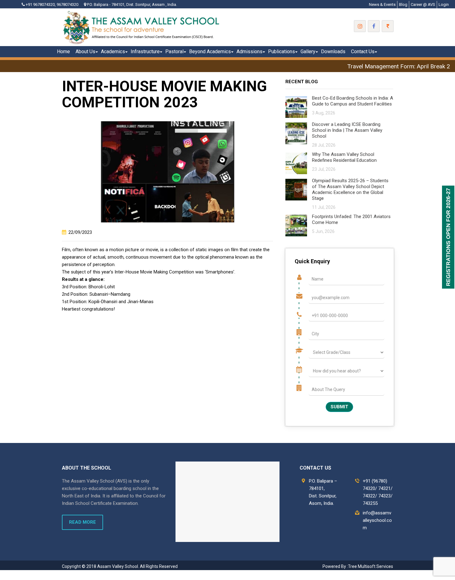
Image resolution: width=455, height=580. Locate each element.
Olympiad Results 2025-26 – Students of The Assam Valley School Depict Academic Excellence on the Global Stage (350, 189)
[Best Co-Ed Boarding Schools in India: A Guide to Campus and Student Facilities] (296, 106)
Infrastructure (145, 51)
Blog (403, 4)
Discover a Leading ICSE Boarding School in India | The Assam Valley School (347, 130)
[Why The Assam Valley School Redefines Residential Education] (296, 163)
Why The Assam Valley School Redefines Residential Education (344, 157)
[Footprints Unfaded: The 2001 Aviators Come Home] (296, 225)
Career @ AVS (423, 4)
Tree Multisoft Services (370, 566)
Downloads (333, 51)
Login (444, 4)
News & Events (382, 4)
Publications (281, 51)
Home (63, 51)
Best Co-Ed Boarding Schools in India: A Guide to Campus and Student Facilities (352, 101)
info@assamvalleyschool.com (377, 520)
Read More (82, 522)
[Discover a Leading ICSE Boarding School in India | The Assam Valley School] (296, 133)
